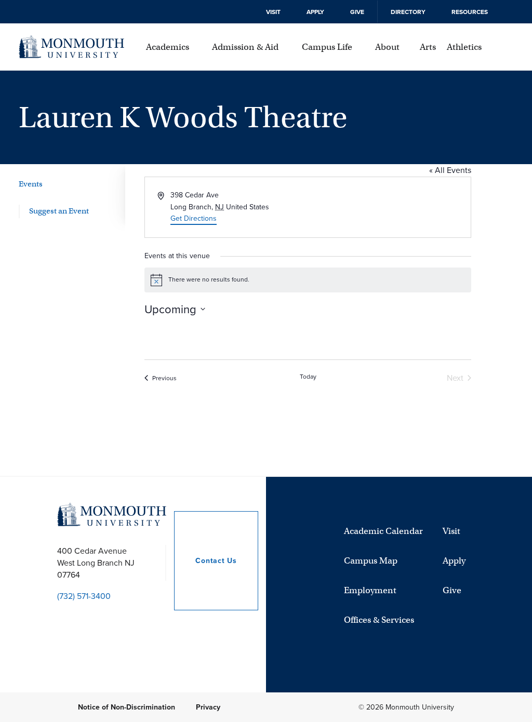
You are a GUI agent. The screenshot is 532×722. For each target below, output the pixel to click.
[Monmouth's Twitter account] (85, 621)
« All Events (450, 170)
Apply (315, 12)
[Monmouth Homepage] (71, 46)
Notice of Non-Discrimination (126, 707)
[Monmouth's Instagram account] (108, 621)
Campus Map (370, 560)
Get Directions (193, 218)
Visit (273, 12)
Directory (408, 12)
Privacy (208, 707)
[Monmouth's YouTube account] (63, 621)
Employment (370, 590)
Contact (205, 560)
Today (308, 376)
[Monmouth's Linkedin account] (175, 621)
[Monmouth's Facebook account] (131, 621)
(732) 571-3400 (84, 596)
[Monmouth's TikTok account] (153, 621)
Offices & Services (379, 619)
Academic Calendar (383, 531)
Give (357, 12)
